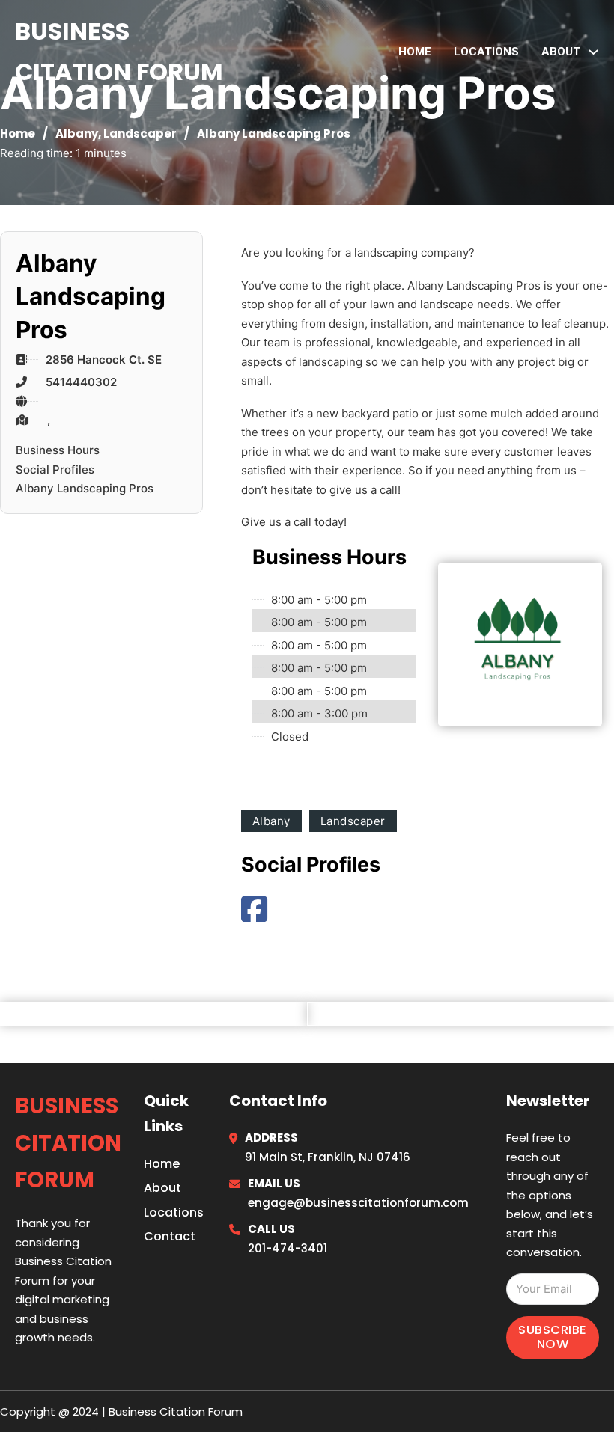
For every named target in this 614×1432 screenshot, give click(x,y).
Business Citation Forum (119, 51)
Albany (76, 133)
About (162, 1187)
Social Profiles (55, 469)
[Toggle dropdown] (593, 52)
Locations (486, 51)
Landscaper (140, 133)
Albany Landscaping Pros (85, 488)
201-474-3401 (287, 1248)
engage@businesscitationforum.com (358, 1203)
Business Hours (58, 450)
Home (414, 51)
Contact (169, 1236)
